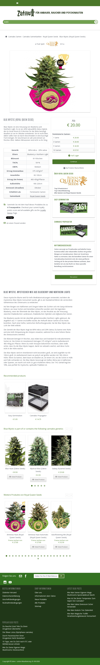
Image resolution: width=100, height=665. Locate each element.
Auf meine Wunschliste (74, 168)
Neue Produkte (41, 599)
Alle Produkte (40, 603)
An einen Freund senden (16, 223)
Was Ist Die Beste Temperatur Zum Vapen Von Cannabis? (81, 599)
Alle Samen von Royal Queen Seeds (67, 193)
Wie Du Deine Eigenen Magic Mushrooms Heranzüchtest (13, 648)
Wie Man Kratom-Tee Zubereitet (80, 610)
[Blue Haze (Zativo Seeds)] (15, 450)
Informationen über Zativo (45, 596)
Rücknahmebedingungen (12, 603)
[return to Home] (6, 36)
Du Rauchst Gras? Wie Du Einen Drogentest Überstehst (14, 627)
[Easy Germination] (73, 208)
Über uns (38, 592)
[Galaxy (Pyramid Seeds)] (61, 450)
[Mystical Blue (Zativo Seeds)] (38, 450)
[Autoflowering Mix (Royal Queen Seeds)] (61, 517)
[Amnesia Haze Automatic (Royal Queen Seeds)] (38, 517)
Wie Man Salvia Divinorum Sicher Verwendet (80, 605)
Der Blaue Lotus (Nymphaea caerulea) (17, 632)
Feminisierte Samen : (61, 134)
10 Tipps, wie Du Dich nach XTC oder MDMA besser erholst (17, 642)
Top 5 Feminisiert (61, 188)
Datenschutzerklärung (11, 596)
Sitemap (38, 606)
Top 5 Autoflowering (62, 191)
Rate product (73, 277)
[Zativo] (26, 10)
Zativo (13, 661)
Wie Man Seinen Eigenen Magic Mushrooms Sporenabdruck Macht (81, 593)
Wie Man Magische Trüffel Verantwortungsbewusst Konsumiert (81, 614)
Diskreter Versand (9, 592)
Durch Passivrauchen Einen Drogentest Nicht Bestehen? (13, 636)
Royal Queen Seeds (37, 196)
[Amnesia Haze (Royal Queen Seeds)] (15, 517)
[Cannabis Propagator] (73, 231)
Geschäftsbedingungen (11, 599)
